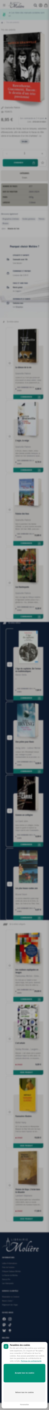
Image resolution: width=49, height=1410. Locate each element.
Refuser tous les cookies (24, 1392)
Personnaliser (24, 1404)
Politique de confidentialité (31, 1361)
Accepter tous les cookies (24, 1373)
